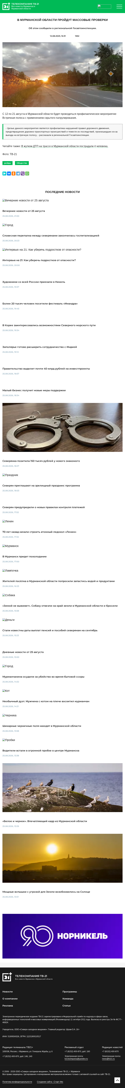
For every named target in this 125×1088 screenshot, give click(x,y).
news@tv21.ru (108, 1059)
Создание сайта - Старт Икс (50, 1082)
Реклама (7, 1005)
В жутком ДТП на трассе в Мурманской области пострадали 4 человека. (64, 146)
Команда (67, 998)
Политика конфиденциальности (17, 1082)
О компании (10, 998)
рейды (7, 163)
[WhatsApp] (27, 173)
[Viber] (23, 173)
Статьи (66, 1005)
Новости (7, 991)
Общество (22, 163)
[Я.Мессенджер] (4, 173)
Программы (69, 991)
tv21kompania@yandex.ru (76, 1059)
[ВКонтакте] (9, 173)
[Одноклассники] (13, 173)
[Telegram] (18, 173)
